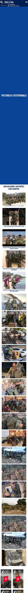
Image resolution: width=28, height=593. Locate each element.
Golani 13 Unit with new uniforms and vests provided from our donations (14, 269)
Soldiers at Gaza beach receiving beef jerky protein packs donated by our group (14, 248)
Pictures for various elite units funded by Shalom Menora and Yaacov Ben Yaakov (14, 290)
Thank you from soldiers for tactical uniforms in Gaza (14, 226)
